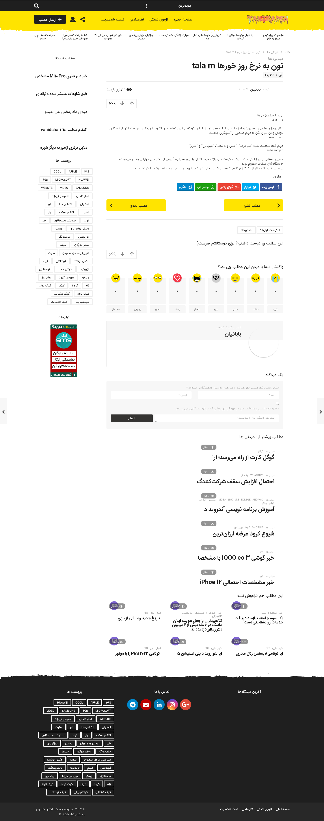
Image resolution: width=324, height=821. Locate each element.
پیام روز (46, 277)
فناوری (212, 613)
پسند (177, 309)
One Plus (257, 527)
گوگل (260, 451)
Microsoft (63, 179)
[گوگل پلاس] (185, 704)
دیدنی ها (275, 58)
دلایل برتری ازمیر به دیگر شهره (63, 148)
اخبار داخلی (82, 196)
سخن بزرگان (81, 244)
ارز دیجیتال (201, 613)
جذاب (256, 309)
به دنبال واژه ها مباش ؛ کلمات (240, 37)
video (222, 499)
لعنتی (235, 309)
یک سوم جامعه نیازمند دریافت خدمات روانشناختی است (259, 620)
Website (46, 187)
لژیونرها (84, 269)
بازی (152, 613)
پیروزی (137, 309)
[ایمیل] (145, 704)
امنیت (85, 212)
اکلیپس (212, 499)
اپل (49, 212)
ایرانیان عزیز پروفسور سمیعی (141, 37)
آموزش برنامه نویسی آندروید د (239, 509)
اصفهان (84, 204)
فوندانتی (61, 261)
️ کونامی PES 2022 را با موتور (138, 654)
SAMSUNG (82, 187)
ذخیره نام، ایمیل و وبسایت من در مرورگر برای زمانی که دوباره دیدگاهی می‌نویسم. (227, 408)
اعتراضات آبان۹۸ (270, 230)
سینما (63, 244)
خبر (261, 551)
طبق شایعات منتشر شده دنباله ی (61, 94)
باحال (196, 309)
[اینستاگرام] (172, 704)
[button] (146, 5)
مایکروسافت (65, 269)
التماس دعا (65, 204)
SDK (230, 499)
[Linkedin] (159, 704)
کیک (61, 285)
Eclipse (245, 499)
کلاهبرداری (217, 616)
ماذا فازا (115, 309)
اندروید (202, 499)
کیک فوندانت (59, 301)
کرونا (247, 527)
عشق (157, 309)
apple (73, 171)
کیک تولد (45, 285)
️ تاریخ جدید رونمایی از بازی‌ (139, 618)
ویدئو (264, 503)
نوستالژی (44, 269)
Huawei (83, 179)
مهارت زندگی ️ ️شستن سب (174, 35)
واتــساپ (244, 475)
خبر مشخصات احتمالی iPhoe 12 (236, 582)
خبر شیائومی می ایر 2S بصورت (108, 37)
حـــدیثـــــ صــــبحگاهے (65, 220)
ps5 (145, 613)
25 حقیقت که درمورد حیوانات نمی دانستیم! (75, 37)
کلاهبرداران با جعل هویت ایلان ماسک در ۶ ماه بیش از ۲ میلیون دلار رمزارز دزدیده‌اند (197, 625)
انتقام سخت (66, 212)
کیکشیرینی (82, 301)
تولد (86, 220)
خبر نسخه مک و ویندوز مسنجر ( (41, 37)
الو (49, 204)
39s (86, 171)
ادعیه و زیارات (60, 196)
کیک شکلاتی (62, 293)
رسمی (58, 228)
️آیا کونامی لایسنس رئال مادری (259, 654)
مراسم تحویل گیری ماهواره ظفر (273, 37)
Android (258, 499)
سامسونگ (65, 236)
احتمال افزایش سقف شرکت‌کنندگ (235, 482)
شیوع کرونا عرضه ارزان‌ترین (243, 534)
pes (268, 648)
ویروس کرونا (66, 277)
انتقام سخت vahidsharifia (64, 130)
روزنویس (83, 236)
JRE (237, 499)
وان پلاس (238, 527)
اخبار (281, 613)
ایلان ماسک (187, 613)
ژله (87, 285)
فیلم (271, 503)
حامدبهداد (246, 230)
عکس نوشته (81, 261)
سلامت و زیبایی (269, 613)
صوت (51, 253)
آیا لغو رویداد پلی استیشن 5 (199, 654)
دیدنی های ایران (79, 228)
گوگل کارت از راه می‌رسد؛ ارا (243, 457)
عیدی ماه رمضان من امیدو (66, 112)
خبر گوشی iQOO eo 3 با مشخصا (236, 558)
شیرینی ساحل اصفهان (75, 253)
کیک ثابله (83, 293)
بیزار (216, 309)
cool (57, 171)
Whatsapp (256, 475)
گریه (275, 309)
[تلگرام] (132, 704)
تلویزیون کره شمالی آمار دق (207, 37)
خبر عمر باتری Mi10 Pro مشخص (61, 76)
